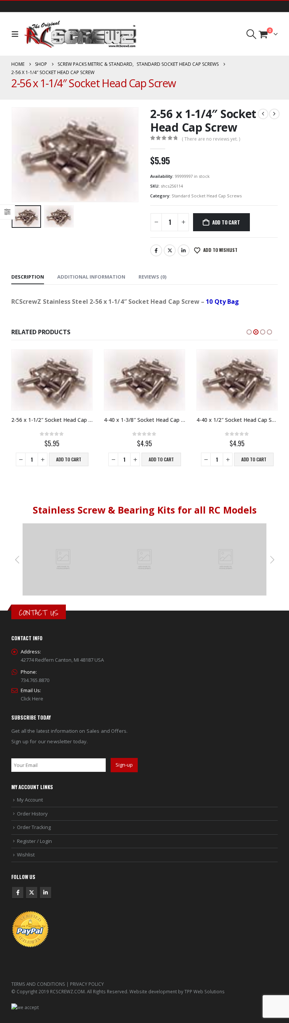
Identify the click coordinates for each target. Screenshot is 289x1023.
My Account (30, 799)
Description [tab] (27, 276)
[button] (16, 34)
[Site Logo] (80, 34)
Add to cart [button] (68, 459)
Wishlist (26, 854)
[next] (274, 114)
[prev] (263, 114)
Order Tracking (34, 827)
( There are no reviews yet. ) (211, 139)
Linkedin (45, 892)
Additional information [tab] (91, 276)
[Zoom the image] (63, 527)
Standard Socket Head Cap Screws (207, 196)
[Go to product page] (52, 380)
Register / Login (34, 841)
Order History (32, 813)
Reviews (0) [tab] (152, 276)
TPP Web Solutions (204, 991)
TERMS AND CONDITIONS (38, 984)
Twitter (170, 250)
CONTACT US (38, 612)
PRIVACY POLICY (87, 984)
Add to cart (226, 222)
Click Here (32, 698)
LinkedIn (184, 250)
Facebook (156, 250)
